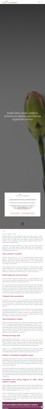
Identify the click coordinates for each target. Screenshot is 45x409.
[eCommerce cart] (39, 2)
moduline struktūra (18, 257)
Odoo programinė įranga (15, 299)
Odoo (5, 231)
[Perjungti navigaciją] (41, 2)
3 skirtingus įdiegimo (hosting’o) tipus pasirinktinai (31, 339)
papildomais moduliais (24, 390)
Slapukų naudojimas (22, 208)
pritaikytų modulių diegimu (25, 311)
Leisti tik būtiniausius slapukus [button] (28, 213)
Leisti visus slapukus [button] (15, 213)
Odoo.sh (9, 348)
